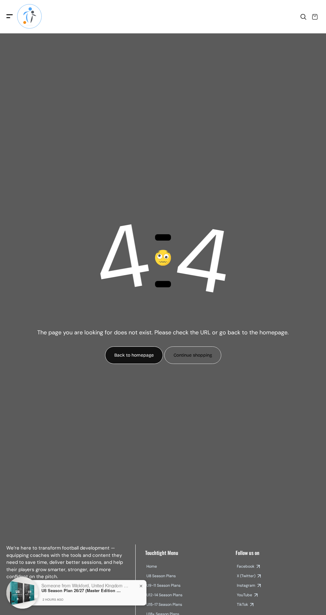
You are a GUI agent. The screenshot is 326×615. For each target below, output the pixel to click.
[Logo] (29, 16)
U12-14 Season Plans (164, 595)
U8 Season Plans (161, 575)
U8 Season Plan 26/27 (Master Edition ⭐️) (81, 590)
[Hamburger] (9, 16)
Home (151, 566)
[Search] (303, 17)
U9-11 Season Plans (163, 585)
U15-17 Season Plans (164, 604)
